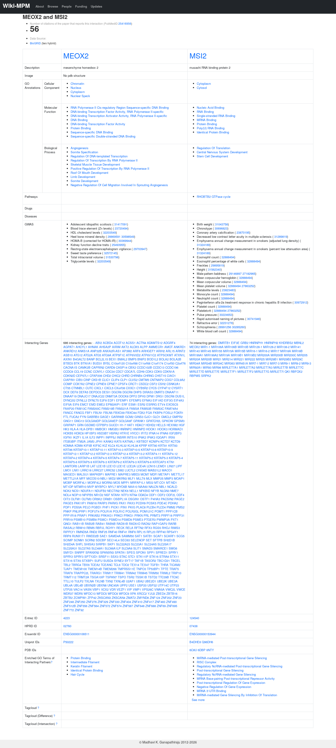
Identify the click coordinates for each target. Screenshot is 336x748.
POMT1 (160, 511)
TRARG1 (96, 573)
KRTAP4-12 (170, 454)
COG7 (169, 380)
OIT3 (66, 499)
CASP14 (121, 367)
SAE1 (103, 536)
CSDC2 (144, 384)
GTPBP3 (102, 425)
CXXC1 (131, 388)
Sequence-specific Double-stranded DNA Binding (103, 136)
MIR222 (250, 359)
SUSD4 (108, 560)
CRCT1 (133, 384)
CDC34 (110, 371)
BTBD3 (68, 363)
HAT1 (130, 425)
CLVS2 (133, 380)
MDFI (153, 474)
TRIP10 (176, 573)
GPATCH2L (153, 421)
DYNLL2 (81, 400)
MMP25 (158, 478)
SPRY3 (78, 556)
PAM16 (92, 503)
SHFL (79, 544)
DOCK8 (123, 396)
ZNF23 (177, 597)
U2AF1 (130, 581)
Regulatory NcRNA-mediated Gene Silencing (226, 674)
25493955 (118, 245)
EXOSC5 (172, 404)
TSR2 (130, 577)
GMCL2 (166, 417)
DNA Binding (79, 120)
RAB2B (90, 523)
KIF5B (88, 445)
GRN (80, 425)
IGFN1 (67, 437)
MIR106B (230, 347)
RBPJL (100, 528)
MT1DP (68, 486)
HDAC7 (140, 425)
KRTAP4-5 (100, 458)
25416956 (124, 23)
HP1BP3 (90, 433)
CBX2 (132, 367)
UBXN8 (102, 585)
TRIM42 (130, 573)
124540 (194, 618)
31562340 (214, 269)
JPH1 (99, 441)
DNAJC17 (84, 396)
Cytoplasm (78, 92)
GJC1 (148, 417)
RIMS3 (175, 528)
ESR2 (141, 404)
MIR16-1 (252, 351)
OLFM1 (76, 499)
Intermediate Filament (85, 662)
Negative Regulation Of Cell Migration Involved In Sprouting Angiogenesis (119, 185)
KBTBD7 (142, 441)
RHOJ (166, 528)
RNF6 (132, 532)
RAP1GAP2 (159, 523)
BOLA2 (164, 359)
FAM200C (94, 408)
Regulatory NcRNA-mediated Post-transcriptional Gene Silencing (239, 666)
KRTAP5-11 (130, 458)
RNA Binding (205, 111)
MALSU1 (83, 474)
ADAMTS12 (155, 343)
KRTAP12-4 (120, 454)
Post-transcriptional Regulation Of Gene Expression (231, 682)
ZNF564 (93, 606)
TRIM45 (142, 573)
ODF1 (153, 495)
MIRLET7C (296, 367)
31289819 (280, 236)
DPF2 (133, 396)
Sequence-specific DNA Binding (92, 132)
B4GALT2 (79, 359)
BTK (77, 363)
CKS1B (96, 380)
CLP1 (124, 380)
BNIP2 (141, 359)
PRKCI (118, 515)
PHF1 (106, 507)
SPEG (131, 552)
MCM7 (145, 474)
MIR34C (218, 363)
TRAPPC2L (81, 573)
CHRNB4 (136, 375)
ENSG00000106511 (76, 634)
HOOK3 (162, 429)
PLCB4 (151, 507)
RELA (129, 528)
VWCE (180, 589)
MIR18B (297, 351)
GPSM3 (179, 421)
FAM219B (108, 408)
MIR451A (242, 363)
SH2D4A (69, 544)
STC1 (131, 556)
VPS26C (147, 589)
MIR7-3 (275, 363)
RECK (120, 528)
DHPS (137, 392)
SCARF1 (170, 536)
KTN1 (170, 462)
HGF (182, 425)
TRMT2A (83, 577)
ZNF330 (114, 602)
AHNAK (93, 347)
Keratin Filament (81, 666)
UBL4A (68, 585)
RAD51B (122, 523)
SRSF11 (104, 556)
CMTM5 (144, 380)
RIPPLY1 (69, 532)
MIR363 (229, 363)
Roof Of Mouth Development (89, 172)
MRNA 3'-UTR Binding (211, 691)
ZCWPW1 (80, 597)
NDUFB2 (100, 491)
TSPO (122, 577)
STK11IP (142, 556)
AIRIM (116, 347)
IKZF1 (77, 437)
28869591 (114, 236)
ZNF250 (80, 602)
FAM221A (121, 408)
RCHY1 (110, 528)
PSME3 (138, 519)
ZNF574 (116, 606)
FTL (66, 417)
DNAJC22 (97, 396)
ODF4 (180, 495)
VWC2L (170, 589)
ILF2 (92, 437)
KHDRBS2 (286, 343)
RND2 (93, 532)
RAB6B (111, 523)
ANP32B (96, 351)
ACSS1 (131, 343)
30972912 (300, 302)
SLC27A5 (84, 548)
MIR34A (194, 363)
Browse (53, 6)
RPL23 (151, 532)
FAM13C (81, 408)
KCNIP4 (154, 441)
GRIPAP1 (69, 425)
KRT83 (172, 445)
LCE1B (101, 466)
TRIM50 (153, 573)
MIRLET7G (261, 371)
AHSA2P (105, 347)
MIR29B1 (272, 359)
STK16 (153, 556)
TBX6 (86, 565)
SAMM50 (128, 536)
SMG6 (173, 548)
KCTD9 (175, 441)
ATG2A (88, 355)
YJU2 (151, 593)
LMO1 (67, 470)
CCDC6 (68, 371)
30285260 (238, 327)
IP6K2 (142, 437)
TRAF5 (174, 569)
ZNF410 (137, 602)
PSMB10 (79, 519)
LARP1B (83, 466)
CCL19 (78, 371)
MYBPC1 (101, 486)
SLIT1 (137, 548)
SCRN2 (90, 540)
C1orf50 (169, 363)
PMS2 (180, 507)
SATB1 (147, 536)
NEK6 (124, 491)
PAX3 (131, 503)
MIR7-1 (254, 363)
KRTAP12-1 (71, 454)
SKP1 (111, 544)
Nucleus (76, 87)
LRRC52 (109, 470)
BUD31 (97, 363)
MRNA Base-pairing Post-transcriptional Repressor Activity (236, 678)
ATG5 (97, 355)
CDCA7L (130, 371)
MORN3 (107, 482)
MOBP (67, 482)
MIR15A (228, 351)
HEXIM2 (172, 425)
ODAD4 (143, 495)
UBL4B (78, 585)
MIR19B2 (250, 355)
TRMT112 (69, 577)
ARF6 (136, 351)
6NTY (210, 650)
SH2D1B (169, 540)
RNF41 (122, 532)
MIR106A (217, 347)
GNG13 (79, 421)
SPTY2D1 (91, 556)
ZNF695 (172, 606)
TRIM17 (108, 573)
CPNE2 (90, 384)
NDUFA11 (87, 491)
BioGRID (35, 43)
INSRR (121, 437)
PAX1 (122, 503)
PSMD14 (115, 519)
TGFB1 (155, 565)
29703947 (139, 249)
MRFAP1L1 (137, 482)
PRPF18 (166, 515)
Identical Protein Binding (213, 132)
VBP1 (96, 589)
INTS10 (132, 437)
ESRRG (151, 404)
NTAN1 (115, 495)
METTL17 (177, 474)
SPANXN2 (92, 552)
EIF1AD (158, 400)
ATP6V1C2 (148, 355)
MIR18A (285, 351)
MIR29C (297, 359)
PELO (87, 507)
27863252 (248, 286)
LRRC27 (97, 470)
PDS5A (77, 507)
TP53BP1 (153, 569)
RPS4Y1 (172, 532)
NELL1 (133, 491)
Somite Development (84, 181)
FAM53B (146, 408)
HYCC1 (135, 433)
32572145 (110, 253)
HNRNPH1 (256, 343)
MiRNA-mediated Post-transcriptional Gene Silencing (232, 658)
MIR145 (206, 351)
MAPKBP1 (97, 474)
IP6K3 (151, 437)
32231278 (226, 323)
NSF (107, 495)
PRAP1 (82, 515)
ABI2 (98, 343)
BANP (91, 359)
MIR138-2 (283, 347)
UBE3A (173, 581)
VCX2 (105, 589)
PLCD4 (161, 507)
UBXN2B (90, 585)
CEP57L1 (82, 375)
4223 (66, 618)
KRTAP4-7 (115, 458)
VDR (112, 589)
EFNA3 (147, 400)
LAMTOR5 (70, 466)
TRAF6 (68, 573)
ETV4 (161, 404)
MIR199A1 (196, 355)
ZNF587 (128, 606)
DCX (66, 392)
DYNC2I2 (69, 400)
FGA (149, 412)
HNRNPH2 (271, 343)
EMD (92, 404)
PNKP (67, 511)
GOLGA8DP (93, 421)
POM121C (147, 511)
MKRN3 (122, 478)
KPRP (143, 445)
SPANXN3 (107, 552)
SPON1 (141, 552)
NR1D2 (98, 495)
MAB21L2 (154, 470)
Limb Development (83, 176)
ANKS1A (83, 351)
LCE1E (121, 466)
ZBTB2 (68, 597)
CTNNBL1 (78, 388)
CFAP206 (96, 375)
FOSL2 (168, 412)
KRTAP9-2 (115, 462)
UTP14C (163, 585)
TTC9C (174, 577)
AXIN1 (67, 359)
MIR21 (217, 359)
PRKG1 (128, 515)
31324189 (203, 245)
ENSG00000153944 (202, 634)
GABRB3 (93, 417)
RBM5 (90, 528)
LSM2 (120, 470)
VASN (87, 589)
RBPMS (194, 375)
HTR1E (124, 433)
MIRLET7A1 (230, 367)
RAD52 (146, 523)
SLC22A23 (123, 544)
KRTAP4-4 (85, 458)
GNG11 (68, 421)
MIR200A (263, 355)
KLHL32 (121, 445)
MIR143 (194, 351)
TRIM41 (119, 573)
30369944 (124, 240)
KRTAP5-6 (70, 462)
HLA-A (74, 429)
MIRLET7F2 (245, 371)
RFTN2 (139, 528)
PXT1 (174, 519)
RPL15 (141, 532)
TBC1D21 (163, 560)
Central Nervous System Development (222, 152)
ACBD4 (108, 343)
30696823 (221, 228)
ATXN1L (179, 355)
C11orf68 (144, 363)
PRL (146, 515)
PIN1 (123, 507)
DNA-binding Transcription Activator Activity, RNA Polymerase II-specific (119, 116)
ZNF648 (139, 606)
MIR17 (275, 351)
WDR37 (68, 593)
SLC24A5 (150, 544)
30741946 (253, 319)
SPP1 (151, 552)
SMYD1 (68, 552)
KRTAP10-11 (98, 449)
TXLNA (89, 581)
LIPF (179, 466)
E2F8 (103, 400)
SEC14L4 (113, 540)
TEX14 (134, 565)
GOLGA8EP (110, 421)
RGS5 (157, 528)
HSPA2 (114, 433)
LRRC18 (85, 470)
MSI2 (198, 55)
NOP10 (76, 495)
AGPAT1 (69, 347)
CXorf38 (119, 388)
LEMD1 (161, 466)
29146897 (235, 273)
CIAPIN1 (69, 380)
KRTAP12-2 (87, 454)
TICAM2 (174, 565)
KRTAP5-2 (146, 458)
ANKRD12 (70, 351)
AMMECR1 (156, 347)
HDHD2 (150, 425)
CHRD (125, 375)
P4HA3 (155, 499)
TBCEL (175, 560)
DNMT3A (111, 396)
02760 (67, 626)
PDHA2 (173, 503)
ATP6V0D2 (133, 355)
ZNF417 (148, 602)
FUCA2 (74, 417)
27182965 (249, 273)
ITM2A (81, 441)
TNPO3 (141, 569)
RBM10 (80, 528)
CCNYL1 (98, 371)
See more (198, 700)
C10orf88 (132, 363)
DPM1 (151, 396)
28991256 (224, 327)
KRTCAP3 (159, 462)
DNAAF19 (70, 396)
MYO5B (122, 486)
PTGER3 (150, 519)
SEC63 (125, 540)
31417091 (120, 224)
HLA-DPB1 (87, 429)
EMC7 (84, 404)
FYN (83, 417)
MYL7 (112, 486)
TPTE (164, 569)
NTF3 (125, 495)
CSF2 (153, 384)
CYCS (153, 388)
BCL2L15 (102, 359)
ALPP (144, 347)
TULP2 (78, 581)
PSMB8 (91, 519)
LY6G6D (141, 470)
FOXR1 (178, 412)
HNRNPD (139, 429)
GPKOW (167, 421)
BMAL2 (122, 359)
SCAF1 (158, 536)
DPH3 (142, 396)
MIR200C (290, 355)
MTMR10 (80, 486)
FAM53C (158, 408)
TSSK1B (141, 577)
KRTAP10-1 (81, 449)
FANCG (79, 412)
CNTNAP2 (157, 380)
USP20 (142, 585)
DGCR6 (117, 392)
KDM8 (79, 445)
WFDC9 (124, 593)
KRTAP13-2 (137, 454)
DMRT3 (159, 392)
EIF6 (76, 404)
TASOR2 (150, 560)
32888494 (227, 257)
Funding (81, 6)
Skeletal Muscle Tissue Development (95, 164)
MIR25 (260, 359)
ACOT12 (119, 343)
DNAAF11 (172, 392)
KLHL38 (133, 445)
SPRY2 (68, 556)
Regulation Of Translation (213, 148)
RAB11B (78, 523)
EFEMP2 (135, 400)
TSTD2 (152, 577)
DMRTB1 (224, 343)
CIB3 (79, 380)
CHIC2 (116, 375)
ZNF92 (79, 610)
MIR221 (239, 359)
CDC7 (119, 371)
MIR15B (240, 351)
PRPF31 (178, 515)
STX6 (77, 560)
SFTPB (158, 540)
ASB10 (68, 355)
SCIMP (68, 540)
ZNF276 (91, 602)
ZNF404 (125, 602)
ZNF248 (68, 602)
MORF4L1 (80, 482)
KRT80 (152, 445)
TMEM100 (80, 569)
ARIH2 (160, 351)
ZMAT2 (131, 597)
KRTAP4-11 (153, 454)
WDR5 (78, 593)
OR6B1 (107, 499)
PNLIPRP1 (79, 511)
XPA (133, 593)
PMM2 (171, 507)
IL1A (85, 437)
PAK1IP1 (80, 503)
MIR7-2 (264, 363)
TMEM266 (110, 569)
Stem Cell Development (212, 156)
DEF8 (74, 392)
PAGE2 (179, 499)
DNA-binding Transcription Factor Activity (98, 124)
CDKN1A (169, 371)
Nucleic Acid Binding (210, 107)
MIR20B (206, 359)
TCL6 (117, 565)
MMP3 (168, 478)
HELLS (161, 425)
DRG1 (160, 396)
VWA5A (159, 589)
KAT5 (118, 441)
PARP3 (102, 503)
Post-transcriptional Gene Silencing (220, 670)
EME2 (101, 404)
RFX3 (148, 528)
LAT (93, 466)
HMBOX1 (101, 429)
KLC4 (111, 445)
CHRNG (148, 375)
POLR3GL (132, 511)
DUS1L (180, 396)
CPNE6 (101, 384)
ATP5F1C (118, 355)
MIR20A (194, 359)
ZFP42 (92, 597)
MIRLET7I (277, 371)
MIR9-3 (306, 363)
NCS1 (76, 491)
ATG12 (78, 355)
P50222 (68, 642)
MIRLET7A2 (247, 367)
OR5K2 (97, 499)
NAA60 (143, 486)
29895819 (217, 265)
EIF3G (168, 400)
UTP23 (174, 585)
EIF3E (235, 343)
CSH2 (162, 384)
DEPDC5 (95, 392)
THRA (164, 565)
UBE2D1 (150, 581)
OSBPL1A (120, 499)
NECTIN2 (113, 491)
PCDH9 (141, 503)
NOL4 (67, 495)
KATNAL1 (129, 441)
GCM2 (129, 417)
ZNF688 (150, 606)
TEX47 (144, 565)
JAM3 (90, 441)
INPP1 (100, 437)
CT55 (66, 388)
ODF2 (161, 495)
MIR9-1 (285, 363)
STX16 (67, 560)
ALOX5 (134, 347)
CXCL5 (108, 388)
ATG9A (106, 355)
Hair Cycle (77, 674)
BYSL (106, 363)
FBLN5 (107, 412)
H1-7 (123, 425)
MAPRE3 (124, 474)
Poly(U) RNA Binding (210, 128)
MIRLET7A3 (264, 367)
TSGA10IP (97, 577)
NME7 (174, 491)
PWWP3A (163, 519)
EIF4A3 (179, 400)
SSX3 (114, 556)
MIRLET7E (212, 371)
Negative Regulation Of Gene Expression (224, 687)
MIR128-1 (255, 347)
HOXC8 (79, 433)
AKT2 (125, 347)
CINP (87, 380)
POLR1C (119, 511)
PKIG (131, 507)
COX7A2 (79, 384)
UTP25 (67, 589)
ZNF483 (160, 602)
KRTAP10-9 (165, 449)
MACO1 (167, 470)
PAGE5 (68, 503)
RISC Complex (206, 662)
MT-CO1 (159, 482)
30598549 (127, 236)
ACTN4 (141, 343)
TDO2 (125, 565)
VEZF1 (121, 589)
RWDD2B (92, 536)
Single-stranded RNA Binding (216, 116)
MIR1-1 (205, 347)
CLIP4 (115, 380)
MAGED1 (69, 474)
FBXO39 (119, 412)
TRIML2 (165, 573)
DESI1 (106, 392)
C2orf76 (180, 363)
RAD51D (134, 523)
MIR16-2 (264, 351)
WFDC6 (113, 593)
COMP (67, 384)
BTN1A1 (86, 363)
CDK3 (149, 371)
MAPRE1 (111, 474)
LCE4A (141, 466)
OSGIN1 (133, 499)
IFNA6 (164, 433)
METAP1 (164, 474)
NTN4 (133, 495)
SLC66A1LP (113, 548)
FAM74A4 (171, 408)
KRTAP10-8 (148, 449)
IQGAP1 (161, 437)
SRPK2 (206, 375)
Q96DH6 (207, 642)
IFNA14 (154, 433)
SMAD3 (147, 548)
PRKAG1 (107, 515)
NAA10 (132, 486)
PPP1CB (172, 511)
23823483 (228, 290)
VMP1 (137, 589)
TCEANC (107, 565)
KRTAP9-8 (145, 462)
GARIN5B (117, 417)
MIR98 (216, 367)
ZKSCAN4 (118, 597)
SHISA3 (89, 544)
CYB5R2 (142, 388)
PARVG (113, 503)
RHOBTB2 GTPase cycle (213, 196)
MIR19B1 (237, 355)
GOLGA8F (125, 421)
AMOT (168, 347)
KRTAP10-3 (115, 449)
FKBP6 (158, 412)
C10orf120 (118, 363)
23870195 (243, 232)
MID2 (112, 478)
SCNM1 (79, 540)
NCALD (172, 486)
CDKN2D (69, 375)
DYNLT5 (93, 400)
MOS (116, 482)
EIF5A (67, 404)
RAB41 (100, 523)
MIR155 (217, 351)
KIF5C (97, 445)
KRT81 (162, 445)
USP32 (152, 585)
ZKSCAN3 (104, 597)
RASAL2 (69, 528)
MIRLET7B (280, 367)
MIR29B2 (285, 359)
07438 (193, 626)
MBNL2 (299, 343)
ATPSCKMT (165, 355)
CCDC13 (158, 367)
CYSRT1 (177, 388)
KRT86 (67, 449)
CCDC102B (144, 367)
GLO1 (156, 417)
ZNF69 (161, 606)
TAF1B (139, 560)
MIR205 (302, 355)
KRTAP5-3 (161, 458)
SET (149, 540)
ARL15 (170, 351)
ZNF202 (166, 597)
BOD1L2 (152, 359)
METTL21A (70, 478)
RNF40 (112, 532)
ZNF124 (155, 597)
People (67, 6)
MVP (90, 486)
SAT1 (138, 536)
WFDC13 (90, 593)
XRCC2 (142, 593)
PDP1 (67, 507)
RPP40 (161, 532)
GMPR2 (177, 417)
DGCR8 (128, 392)
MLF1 (131, 478)
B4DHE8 (195, 642)
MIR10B (243, 347)
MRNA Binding (206, 120)
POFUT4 (93, 511)
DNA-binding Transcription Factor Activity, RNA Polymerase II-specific (117, 111)
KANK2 (108, 441)
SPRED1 (162, 552)
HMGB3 (113, 429)
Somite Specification (84, 152)
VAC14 (78, 589)
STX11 (174, 556)
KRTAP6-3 (100, 462)
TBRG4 (76, 565)
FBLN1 (97, 412)
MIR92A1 (195, 367)
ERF (125, 404)
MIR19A (224, 355)
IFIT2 (144, 433)
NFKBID (144, 491)
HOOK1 (151, 429)
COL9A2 (179, 380)
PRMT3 (155, 515)
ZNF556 (82, 606)
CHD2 (107, 375)
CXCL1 (98, 388)
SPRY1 (173, 552)
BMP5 (132, 359)
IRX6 (171, 437)
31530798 (112, 257)
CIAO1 (171, 375)
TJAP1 (67, 569)
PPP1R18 (69, 515)
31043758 (221, 224)
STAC (123, 556)
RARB (172, 523)
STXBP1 (87, 560)
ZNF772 (68, 610)
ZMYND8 (143, 597)
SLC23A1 (137, 544)
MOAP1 (179, 478)
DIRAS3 (148, 392)
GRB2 (244, 343)
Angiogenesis (79, 148)
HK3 (66, 429)
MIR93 (207, 367)
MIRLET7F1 (229, 371)
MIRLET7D (196, 371)
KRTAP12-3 (104, 454)
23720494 (121, 228)
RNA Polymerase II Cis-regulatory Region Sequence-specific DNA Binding (120, 107)
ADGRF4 (169, 343)
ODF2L (171, 495)
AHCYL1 (81, 347)
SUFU (98, 560)
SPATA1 (120, 552)
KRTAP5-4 (176, 458)
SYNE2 (119, 560)
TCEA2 (95, 565)
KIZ (104, 445)
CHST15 (160, 375)
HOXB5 (68, 433)
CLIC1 (106, 380)
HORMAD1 (175, 429)
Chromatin (77, 83)
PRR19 (68, 519)
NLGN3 (164, 491)
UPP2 (124, 585)
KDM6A (68, 445)
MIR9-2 (296, 363)
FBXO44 (131, 412)
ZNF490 (171, 602)
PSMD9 (127, 519)
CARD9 (110, 367)
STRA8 (164, 556)
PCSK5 (151, 503)
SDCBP (101, 540)
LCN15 (151, 466)
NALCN (153, 486)
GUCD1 (114, 425)
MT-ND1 (171, 482)
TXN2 (109, 581)
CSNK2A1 (173, 384)
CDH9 (140, 371)
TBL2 (66, 565)
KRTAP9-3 (130, 462)
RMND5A (82, 532)
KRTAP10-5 (132, 449)
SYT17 (129, 560)
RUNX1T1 (78, 536)
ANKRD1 (180, 347)
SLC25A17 (164, 544)
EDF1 (111, 400)
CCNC (88, 371)
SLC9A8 (127, 548)
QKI (287, 371)
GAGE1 (105, 417)
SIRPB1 (101, 544)
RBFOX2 (296, 371)
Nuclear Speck (80, 96)
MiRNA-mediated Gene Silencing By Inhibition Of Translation (237, 695)
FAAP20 (68, 408)
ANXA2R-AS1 (112, 351)
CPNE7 (112, 384)
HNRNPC (126, 429)
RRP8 (67, 536)
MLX (149, 478)
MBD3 (135, 474)
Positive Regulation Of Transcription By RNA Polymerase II (110, 168)
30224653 (225, 314)
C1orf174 (157, 363)
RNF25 (102, 532)
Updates (96, 6)
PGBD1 (96, 507)
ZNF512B (69, 606)
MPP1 (125, 482)
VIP (129, 589)
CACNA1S (70, 367)
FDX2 (141, 412)
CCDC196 (171, 367)
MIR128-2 (269, 347)
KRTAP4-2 (70, 458)
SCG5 (180, 536)
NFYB (155, 491)
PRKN (138, 515)
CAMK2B (84, 367)
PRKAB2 (94, 515)
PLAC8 (141, 507)
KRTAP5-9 (85, 462)
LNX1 (76, 470)
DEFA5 (83, 392)
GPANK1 (139, 421)
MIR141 (296, 347)
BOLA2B (175, 359)
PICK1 (115, 507)
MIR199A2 (211, 355)
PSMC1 (103, 519)
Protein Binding (81, 128)
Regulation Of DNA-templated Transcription (99, 156)
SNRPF (80, 552)
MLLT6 (140, 478)
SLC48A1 (97, 548)
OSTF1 (145, 499)
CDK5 (158, 371)
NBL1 (162, 486)
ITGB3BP (69, 441)
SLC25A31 (70, 548)
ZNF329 (103, 602)
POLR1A (106, 511)
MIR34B (206, 363)
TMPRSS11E (126, 569)
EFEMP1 (122, 400)
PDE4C (162, 503)
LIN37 (171, 466)
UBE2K (162, 581)
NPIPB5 (87, 495)
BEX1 (113, 359)
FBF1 (88, 412)
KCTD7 (165, 441)
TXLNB (99, 581)
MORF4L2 (94, 482)
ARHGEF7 (148, 351)
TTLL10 (68, 581)
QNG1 (67, 523)
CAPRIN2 (97, 367)
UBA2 (140, 581)
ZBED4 (160, 593)
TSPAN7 (111, 577)
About (39, 6)
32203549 (109, 232)
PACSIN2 (167, 499)
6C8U (193, 650)
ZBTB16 (171, 593)
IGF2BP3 (175, 433)
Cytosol (202, 87)
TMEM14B (95, 569)
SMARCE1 (160, 548)
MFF (82, 478)
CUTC (89, 388)
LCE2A (131, 466)
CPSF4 (122, 384)
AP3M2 (127, 351)
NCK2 (67, 491)
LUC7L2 (130, 470)
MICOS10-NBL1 (97, 478)
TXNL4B (119, 581)
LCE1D (111, 466)
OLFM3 (86, 499)
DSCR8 (169, 396)
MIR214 (227, 359)
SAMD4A (114, 536)
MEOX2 (76, 55)
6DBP (201, 650)
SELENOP (138, 540)
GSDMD (89, 425)
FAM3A (134, 408)
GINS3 (138, 417)
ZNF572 (105, 606)
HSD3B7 (102, 433)
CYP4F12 (164, 388)
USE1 (132, 585)
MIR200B (277, 355)
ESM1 (132, 404)
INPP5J (111, 437)
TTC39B (163, 577)
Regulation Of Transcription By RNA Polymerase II (104, 160)
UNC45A (113, 585)
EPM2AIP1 (113, 404)
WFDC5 (101, 593)
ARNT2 (180, 351)
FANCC (68, 412)
